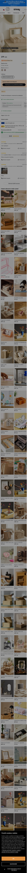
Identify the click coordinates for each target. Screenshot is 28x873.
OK (13, 859)
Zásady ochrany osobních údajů (10, 852)
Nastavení (13, 864)
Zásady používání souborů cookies (11, 850)
